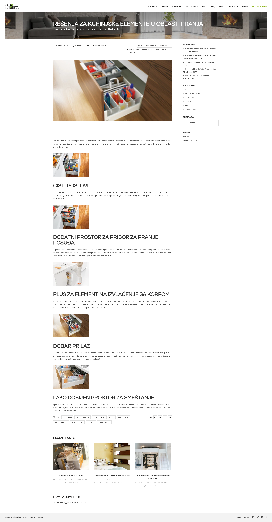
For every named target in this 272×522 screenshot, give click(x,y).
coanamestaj (100, 46)
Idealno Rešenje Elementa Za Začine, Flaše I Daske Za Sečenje (147, 51)
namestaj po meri (77, 422)
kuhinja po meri (123, 417)
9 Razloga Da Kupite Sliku (194, 62)
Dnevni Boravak (190, 90)
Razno (84, 479)
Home (56, 29)
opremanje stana (104, 422)
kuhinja (111, 417)
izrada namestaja (99, 417)
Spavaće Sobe (116, 483)
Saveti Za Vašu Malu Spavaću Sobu (112, 475)
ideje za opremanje (82, 417)
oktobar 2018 (189, 137)
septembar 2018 (190, 140)
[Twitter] (258, 517)
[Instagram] (262, 517)
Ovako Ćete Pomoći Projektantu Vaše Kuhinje (153, 45)
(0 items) (261, 7)
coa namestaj (67, 417)
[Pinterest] (266, 517)
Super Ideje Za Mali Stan (71, 475)
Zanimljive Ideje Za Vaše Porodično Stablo (200, 69)
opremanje (91, 422)
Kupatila (187, 102)
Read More (72, 483)
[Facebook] (253, 517)
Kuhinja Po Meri (67, 29)
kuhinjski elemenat (61, 422)
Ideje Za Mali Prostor (73, 479)
